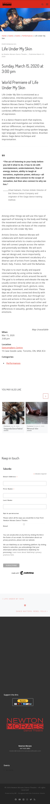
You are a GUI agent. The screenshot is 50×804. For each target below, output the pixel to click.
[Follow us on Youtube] (20, 799)
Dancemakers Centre (12, 347)
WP (15, 793)
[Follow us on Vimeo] (23, 799)
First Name (8, 489)
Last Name (7, 500)
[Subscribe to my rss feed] (34, 799)
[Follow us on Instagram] (27, 799)
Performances (27, 36)
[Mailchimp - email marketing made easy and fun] (23, 573)
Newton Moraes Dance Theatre (15, 54)
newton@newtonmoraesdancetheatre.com (25, 751)
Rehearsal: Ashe (32, 428)
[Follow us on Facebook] (16, 799)
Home (4, 36)
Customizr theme (38, 793)
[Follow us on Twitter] (31, 799)
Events (10, 36)
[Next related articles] (45, 396)
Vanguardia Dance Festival (13, 428)
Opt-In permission (11, 513)
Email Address (10, 477)
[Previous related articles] (40, 396)
